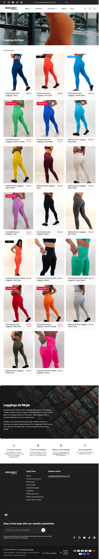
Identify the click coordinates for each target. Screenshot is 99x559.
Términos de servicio (33, 479)
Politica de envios (32, 494)
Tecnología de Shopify (26, 549)
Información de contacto (19, 555)
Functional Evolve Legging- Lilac (12, 231)
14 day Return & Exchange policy (60, 453)
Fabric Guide (30, 485)
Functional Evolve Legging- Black (43, 231)
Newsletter (30, 491)
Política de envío (7, 555)
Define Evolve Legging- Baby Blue (76, 139)
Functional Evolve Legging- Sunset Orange (43, 325)
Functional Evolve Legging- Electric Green (15, 139)
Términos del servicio (33, 552)
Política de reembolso (9, 552)
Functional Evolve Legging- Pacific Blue (75, 94)
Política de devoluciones (34, 497)
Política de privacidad (21, 552)
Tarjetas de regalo (32, 488)
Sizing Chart (30, 482)
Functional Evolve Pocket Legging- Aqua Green (76, 277)
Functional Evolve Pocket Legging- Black (45, 276)
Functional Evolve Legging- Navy (12, 94)
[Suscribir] (43, 530)
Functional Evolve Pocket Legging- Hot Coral (14, 277)
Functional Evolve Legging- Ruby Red (13, 324)
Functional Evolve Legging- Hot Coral (44, 94)
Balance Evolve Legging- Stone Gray (75, 324)
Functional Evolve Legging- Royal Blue (44, 139)
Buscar (28, 476)
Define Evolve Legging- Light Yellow (15, 185)
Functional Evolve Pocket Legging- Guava (45, 371)
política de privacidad (33, 500)
